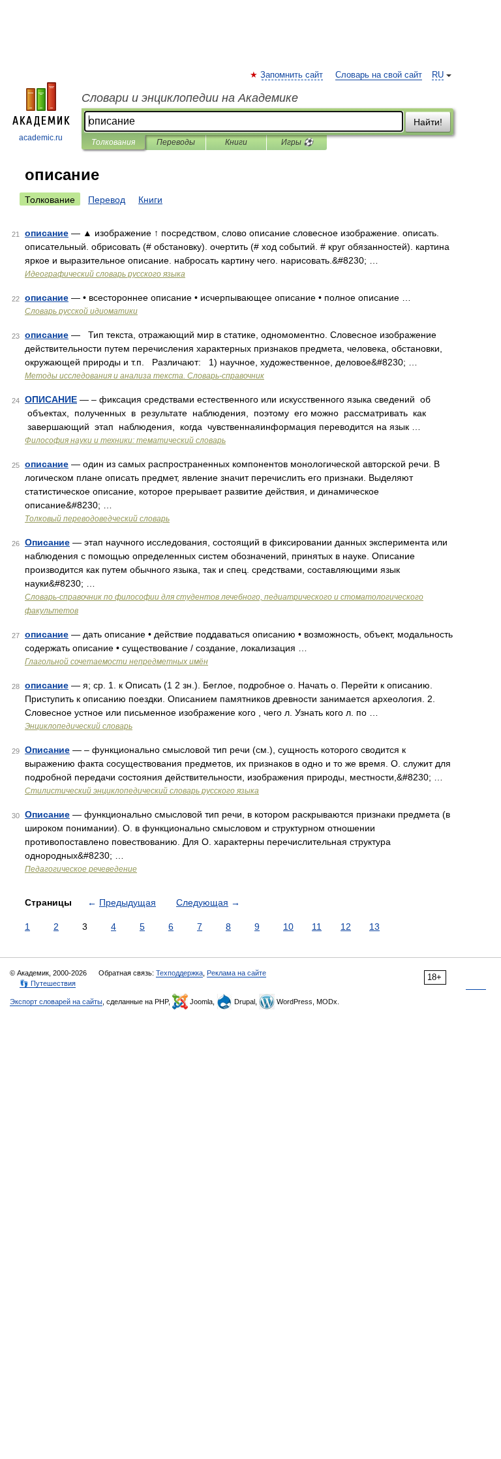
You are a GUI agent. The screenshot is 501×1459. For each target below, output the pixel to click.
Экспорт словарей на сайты (56, 1002)
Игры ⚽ (297, 142)
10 (288, 926)
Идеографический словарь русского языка (105, 274)
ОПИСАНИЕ (51, 399)
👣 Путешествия (48, 983)
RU (438, 75)
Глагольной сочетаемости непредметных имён (116, 661)
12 (346, 926)
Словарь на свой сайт (378, 75)
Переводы (176, 142)
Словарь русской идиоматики (81, 311)
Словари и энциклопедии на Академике (190, 97)
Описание (47, 542)
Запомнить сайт (292, 75)
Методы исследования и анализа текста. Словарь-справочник (144, 375)
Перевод (106, 199)
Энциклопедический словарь (78, 726)
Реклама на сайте (236, 973)
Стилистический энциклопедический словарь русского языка (142, 790)
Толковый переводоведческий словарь (97, 518)
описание (46, 233)
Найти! (428, 122)
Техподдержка (179, 973)
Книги (236, 142)
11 (317, 926)
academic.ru (41, 137)
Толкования (113, 142)
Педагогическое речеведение (81, 869)
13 (374, 926)
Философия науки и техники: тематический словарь (125, 440)
